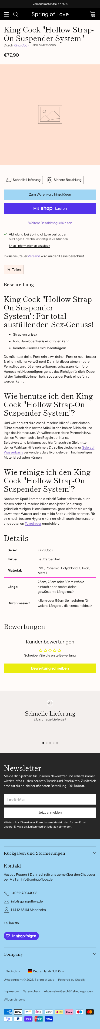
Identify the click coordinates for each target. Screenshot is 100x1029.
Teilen (16, 269)
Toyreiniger (33, 523)
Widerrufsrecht (14, 999)
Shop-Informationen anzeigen (29, 245)
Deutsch (11, 971)
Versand (34, 256)
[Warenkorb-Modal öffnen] (92, 14)
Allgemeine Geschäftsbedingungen (68, 991)
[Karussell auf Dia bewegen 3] (50, 743)
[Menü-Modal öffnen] (6, 14)
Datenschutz (31, 991)
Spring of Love (44, 979)
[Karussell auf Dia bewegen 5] (57, 743)
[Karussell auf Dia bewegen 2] (46, 743)
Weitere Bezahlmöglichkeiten (50, 223)
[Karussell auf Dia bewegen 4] (53, 743)
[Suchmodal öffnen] (15, 14)
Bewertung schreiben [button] (50, 668)
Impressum (11, 991)
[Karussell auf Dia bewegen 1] (43, 743)
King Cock (21, 45)
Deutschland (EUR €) (47, 971)
